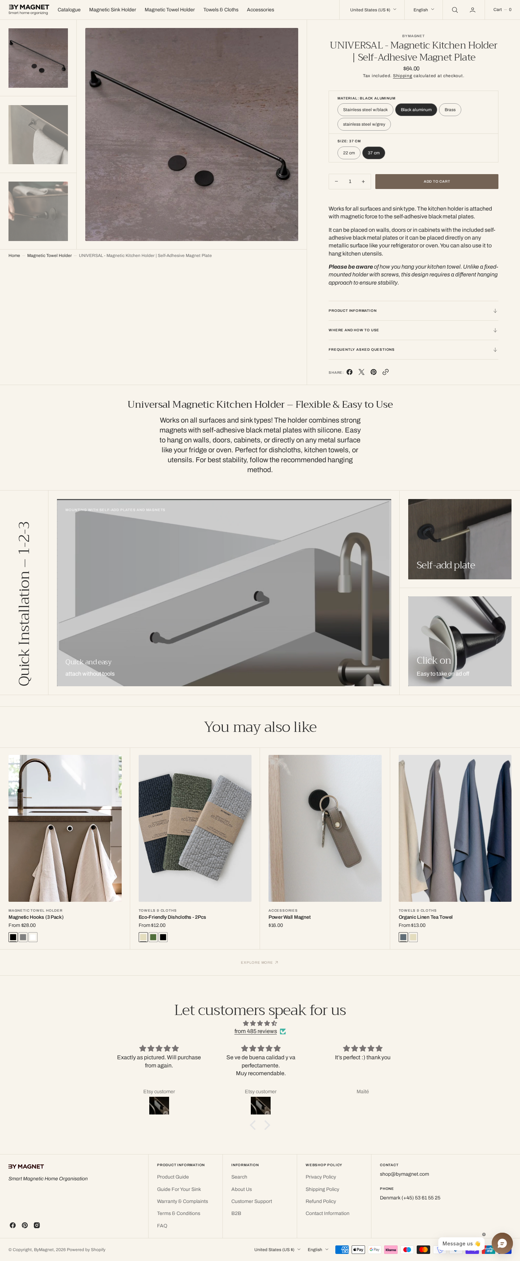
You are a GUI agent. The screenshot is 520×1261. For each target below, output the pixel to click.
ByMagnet (44, 1249)
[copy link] (385, 374)
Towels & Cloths (158, 910)
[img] (260, 1023)
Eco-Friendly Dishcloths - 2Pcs (173, 917)
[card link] (224, 592)
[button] (473, 9)
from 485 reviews (256, 1031)
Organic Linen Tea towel (426, 917)
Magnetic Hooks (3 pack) (36, 917)
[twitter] (361, 374)
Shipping (402, 75)
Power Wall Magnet (289, 917)
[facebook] (349, 374)
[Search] (454, 9)
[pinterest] (373, 374)
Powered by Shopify (86, 1249)
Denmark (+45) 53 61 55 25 (410, 1197)
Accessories (283, 910)
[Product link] (65, 828)
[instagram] (37, 1225)
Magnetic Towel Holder (49, 255)
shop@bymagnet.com (404, 1174)
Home (14, 255)
